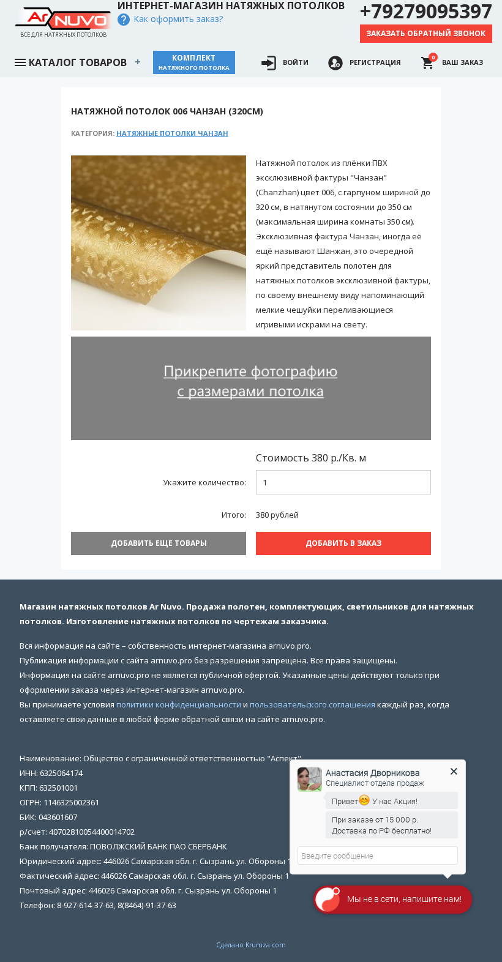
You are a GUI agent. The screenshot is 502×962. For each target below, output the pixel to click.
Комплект (194, 62)
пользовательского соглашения (312, 704)
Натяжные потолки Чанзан (172, 133)
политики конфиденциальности (178, 704)
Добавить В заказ (343, 543)
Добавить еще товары (159, 543)
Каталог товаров (78, 62)
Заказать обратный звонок (425, 33)
